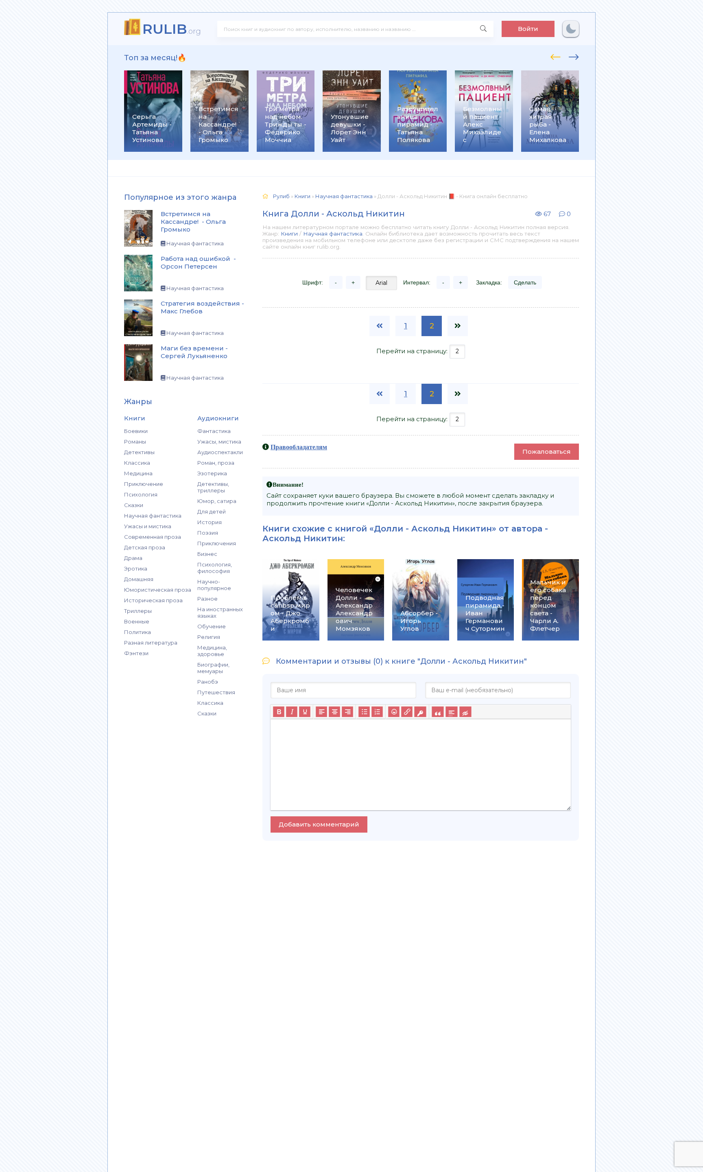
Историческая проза (153, 600)
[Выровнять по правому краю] (347, 711)
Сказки (133, 505)
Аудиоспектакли (220, 452)
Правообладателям (299, 447)
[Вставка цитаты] (437, 711)
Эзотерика (212, 473)
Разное (207, 598)
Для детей (211, 511)
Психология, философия (214, 567)
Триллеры (138, 611)
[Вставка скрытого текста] (465, 711)
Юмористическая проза (157, 589)
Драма (133, 558)
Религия (208, 637)
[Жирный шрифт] (278, 711)
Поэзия (207, 532)
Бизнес (207, 554)
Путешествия (216, 692)
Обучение (211, 626)
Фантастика (214, 431)
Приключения (216, 543)
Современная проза (152, 537)
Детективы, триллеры (213, 487)
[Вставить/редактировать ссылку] (407, 711)
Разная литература (150, 642)
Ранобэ (207, 681)
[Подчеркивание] (304, 711)
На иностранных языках (220, 612)
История (209, 522)
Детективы (139, 452)
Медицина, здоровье (212, 650)
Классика (137, 462)
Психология (140, 494)
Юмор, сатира (216, 501)
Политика (137, 632)
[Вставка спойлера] (451, 711)
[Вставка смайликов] (394, 711)
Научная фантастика (152, 515)
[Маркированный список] (364, 711)
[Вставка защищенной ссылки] (420, 711)
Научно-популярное (214, 584)
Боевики (136, 431)
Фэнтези (136, 653)
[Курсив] (291, 711)
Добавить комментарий (319, 824)
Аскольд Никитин (302, 538)
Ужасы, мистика (219, 441)
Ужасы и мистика (147, 526)
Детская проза (144, 547)
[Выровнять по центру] (334, 711)
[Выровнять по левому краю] (321, 711)
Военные (136, 621)
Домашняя (138, 579)
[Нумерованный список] (377, 711)
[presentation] (555, 56)
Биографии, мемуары (213, 667)
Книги (289, 233)
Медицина (138, 473)
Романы (135, 441)
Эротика (135, 568)
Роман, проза (215, 462)
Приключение (143, 484)
